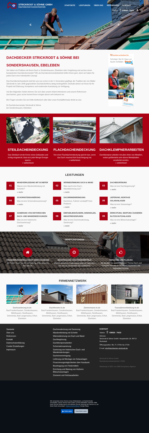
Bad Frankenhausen (14, 310)
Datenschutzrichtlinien (73, 406)
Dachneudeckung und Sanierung (66, 329)
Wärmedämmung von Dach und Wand (68, 336)
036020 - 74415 (128, 10)
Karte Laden (68, 411)
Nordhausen (27, 313)
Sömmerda (11, 316)
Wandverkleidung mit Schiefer (65, 333)
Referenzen (113, 5)
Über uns (98, 5)
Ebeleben (22, 318)
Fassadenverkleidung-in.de (127, 308)
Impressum (10, 350)
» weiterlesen (28, 163)
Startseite (69, 5)
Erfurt (34, 316)
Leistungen (84, 5)
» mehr (20, 192)
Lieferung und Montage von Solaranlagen (70, 359)
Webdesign (104, 366)
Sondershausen (30, 310)
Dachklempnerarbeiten (62, 343)
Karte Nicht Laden (81, 411)
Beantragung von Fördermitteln (66, 366)
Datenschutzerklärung (15, 343)
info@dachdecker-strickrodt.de (116, 348)
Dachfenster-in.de (57, 308)
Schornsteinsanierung (62, 346)
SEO (111, 366)
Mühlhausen (16, 313)
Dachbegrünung (59, 339)
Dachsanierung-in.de (22, 308)
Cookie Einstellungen (15, 346)
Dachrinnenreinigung (61, 356)
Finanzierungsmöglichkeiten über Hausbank (71, 362)
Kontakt (126, 5)
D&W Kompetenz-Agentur (126, 366)
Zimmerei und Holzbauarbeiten (66, 375)
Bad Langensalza (24, 316)
